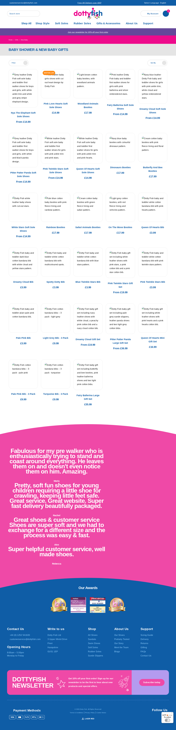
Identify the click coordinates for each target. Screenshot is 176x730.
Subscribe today (151, 682)
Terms (76, 712)
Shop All (26, 23)
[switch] (167, 720)
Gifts (16, 40)
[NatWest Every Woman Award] (78, 605)
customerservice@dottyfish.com (23, 3)
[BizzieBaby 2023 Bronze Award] (117, 605)
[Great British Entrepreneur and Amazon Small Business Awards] (97, 605)
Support (148, 23)
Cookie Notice (101, 712)
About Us (132, 23)
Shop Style (42, 23)
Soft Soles (61, 23)
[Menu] (171, 713)
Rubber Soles (82, 23)
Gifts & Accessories (108, 23)
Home (11, 40)
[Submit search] (37, 13)
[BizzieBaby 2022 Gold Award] (59, 605)
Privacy (90, 712)
